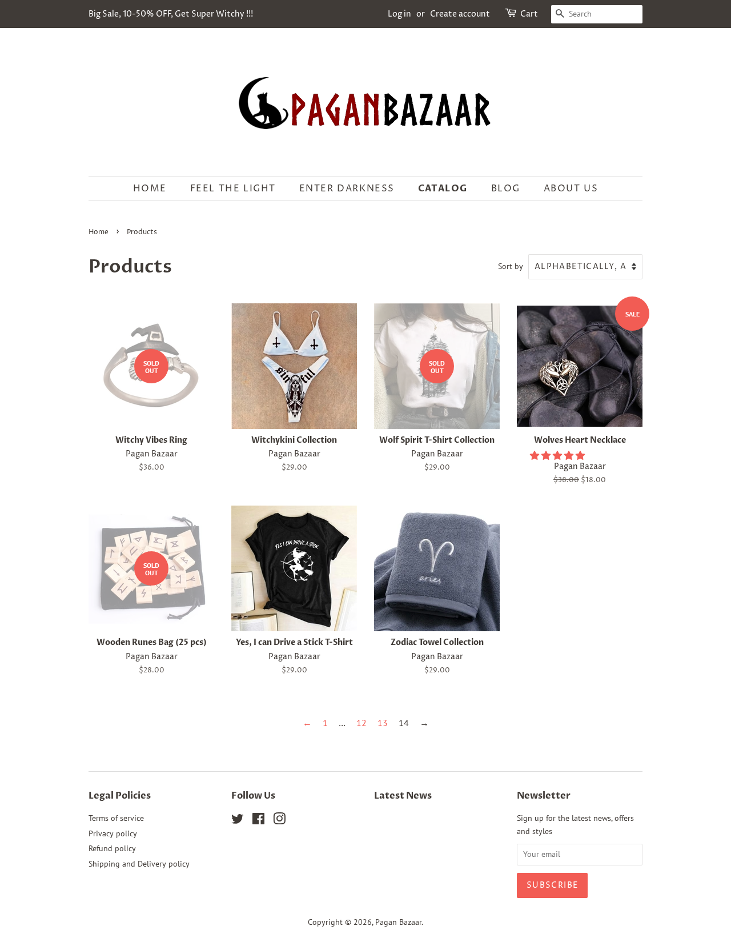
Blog (505, 188)
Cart (529, 14)
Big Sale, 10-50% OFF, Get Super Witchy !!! (171, 14)
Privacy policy (113, 833)
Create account (460, 14)
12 (361, 722)
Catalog (443, 188)
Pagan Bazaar (398, 922)
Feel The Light (233, 188)
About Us (571, 188)
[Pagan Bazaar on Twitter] (237, 821)
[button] (558, 455)
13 (382, 722)
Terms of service (116, 818)
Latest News (403, 795)
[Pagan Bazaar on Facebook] (258, 821)
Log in (399, 14)
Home (150, 188)
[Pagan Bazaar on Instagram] (279, 821)
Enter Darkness (347, 188)
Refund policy (112, 848)
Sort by (510, 265)
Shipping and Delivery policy (139, 864)
